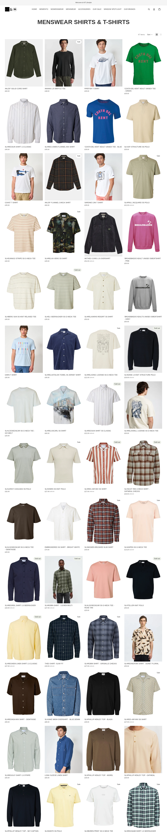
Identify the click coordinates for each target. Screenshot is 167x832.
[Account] (154, 9)
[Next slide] (118, 63)
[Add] (158, 541)
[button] (150, 34)
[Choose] (39, 83)
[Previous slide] (88, 63)
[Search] (149, 9)
